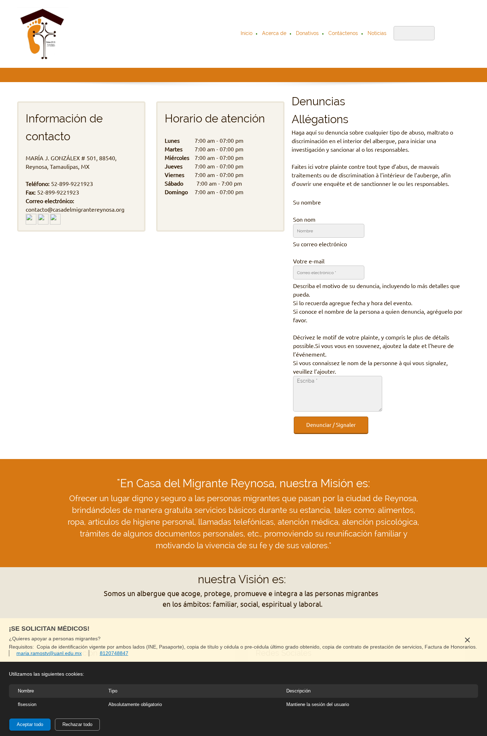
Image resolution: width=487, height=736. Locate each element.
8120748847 (114, 653)
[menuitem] (246, 34)
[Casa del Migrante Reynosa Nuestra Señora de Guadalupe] (43, 34)
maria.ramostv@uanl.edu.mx (49, 653)
